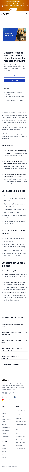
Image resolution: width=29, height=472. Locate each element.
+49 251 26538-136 (21, 424)
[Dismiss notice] (27, 6)
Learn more (13, 9)
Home (3, 410)
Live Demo (15, 76)
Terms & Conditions (20, 436)
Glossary (4, 433)
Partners (4, 448)
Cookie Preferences (20, 448)
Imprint (17, 433)
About (3, 445)
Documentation (5, 436)
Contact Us (18, 418)
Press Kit (4, 457)
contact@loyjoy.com (21, 421)
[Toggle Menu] (27, 14)
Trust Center (19, 445)
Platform (4, 413)
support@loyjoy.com (21, 410)
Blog (3, 454)
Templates (4, 424)
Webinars (4, 451)
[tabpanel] (14, 34)
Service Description (20, 442)
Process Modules (6, 427)
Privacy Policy (19, 439)
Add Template (14, 80)
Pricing (3, 416)
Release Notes (5, 430)
